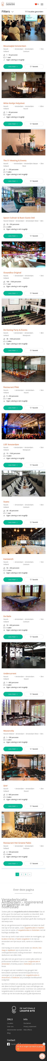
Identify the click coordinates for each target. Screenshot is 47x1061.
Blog (8, 1033)
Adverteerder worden (14, 1030)
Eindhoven (16, 977)
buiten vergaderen (23, 939)
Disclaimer (27, 1023)
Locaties (10, 1023)
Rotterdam (28, 964)
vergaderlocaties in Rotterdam (29, 930)
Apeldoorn (11, 950)
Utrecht (35, 948)
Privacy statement (30, 1026)
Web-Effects (28, 1030)
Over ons (10, 1026)
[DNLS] (8, 4)
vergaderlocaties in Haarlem (34, 928)
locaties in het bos (8, 939)
